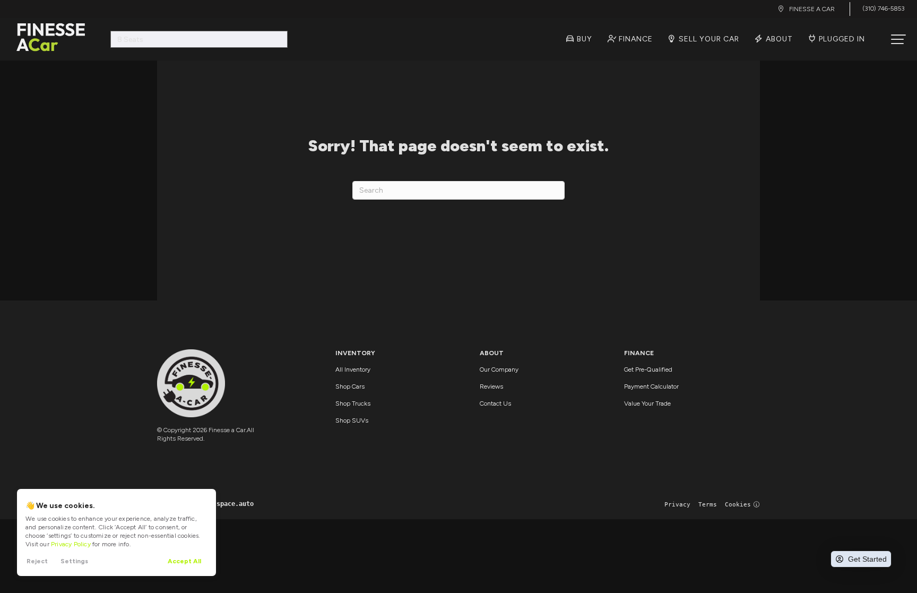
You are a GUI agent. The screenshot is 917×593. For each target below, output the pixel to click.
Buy (583, 39)
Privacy (677, 504)
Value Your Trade (647, 403)
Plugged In (841, 39)
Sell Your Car (708, 39)
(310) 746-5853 (883, 8)
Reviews (491, 386)
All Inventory (352, 369)
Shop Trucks (352, 403)
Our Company (499, 369)
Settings (74, 561)
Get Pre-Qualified (648, 369)
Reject (37, 561)
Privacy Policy (71, 544)
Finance (635, 39)
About (778, 39)
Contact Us (495, 403)
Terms (707, 504)
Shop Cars (350, 386)
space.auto (235, 504)
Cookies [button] (738, 504)
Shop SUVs (351, 420)
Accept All (184, 561)
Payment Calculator (651, 386)
